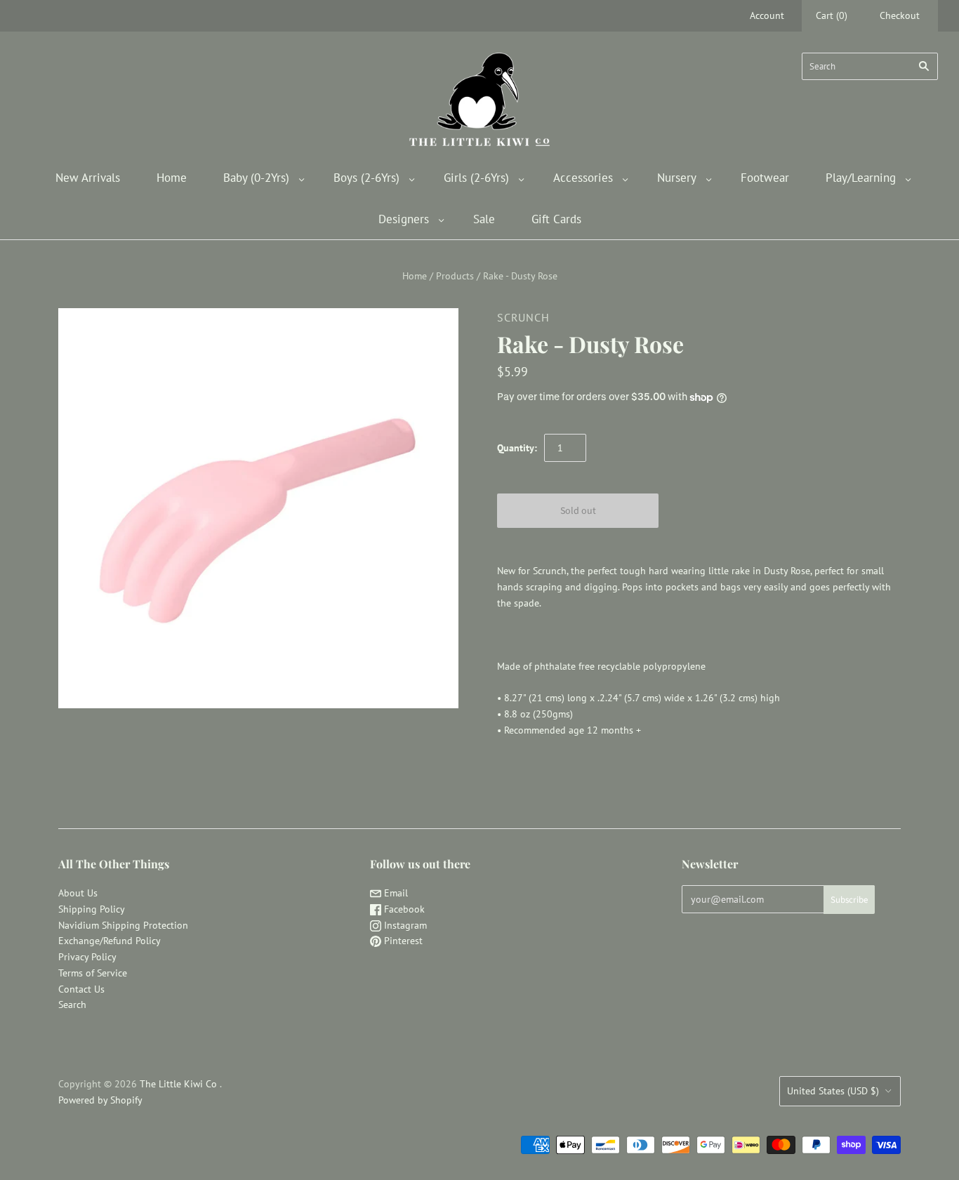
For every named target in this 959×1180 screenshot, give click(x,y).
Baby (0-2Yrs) (256, 177)
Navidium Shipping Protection (123, 925)
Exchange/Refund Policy (109, 940)
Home (172, 177)
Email (394, 893)
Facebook (403, 909)
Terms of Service (92, 973)
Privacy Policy (87, 956)
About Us (78, 893)
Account (767, 15)
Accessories (583, 177)
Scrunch (523, 317)
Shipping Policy (91, 909)
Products (455, 276)
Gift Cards (556, 219)
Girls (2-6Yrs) (476, 177)
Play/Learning (861, 177)
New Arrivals (87, 177)
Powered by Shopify (100, 1100)
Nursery (676, 177)
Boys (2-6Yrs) (366, 177)
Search (72, 1004)
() (831, 15)
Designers (403, 219)
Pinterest (402, 940)
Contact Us (81, 989)
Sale (484, 219)
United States (833, 1091)
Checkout (900, 15)
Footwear (765, 177)
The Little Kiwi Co (180, 1084)
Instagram (404, 925)
